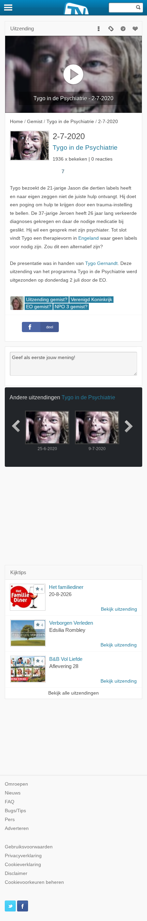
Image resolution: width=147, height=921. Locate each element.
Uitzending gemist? (46, 299)
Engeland (88, 238)
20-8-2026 (60, 594)
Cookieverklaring (23, 864)
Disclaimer (16, 873)
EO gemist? (38, 306)
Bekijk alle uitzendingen (73, 693)
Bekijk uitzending (119, 609)
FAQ (9, 801)
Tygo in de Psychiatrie (85, 147)
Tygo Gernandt (101, 263)
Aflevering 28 (63, 666)
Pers (10, 819)
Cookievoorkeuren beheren (34, 882)
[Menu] (8, 7)
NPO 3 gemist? (71, 306)
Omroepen (16, 784)
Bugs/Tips (15, 810)
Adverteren (17, 828)
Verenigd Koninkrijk (91, 299)
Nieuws (13, 793)
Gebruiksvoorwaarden (29, 846)
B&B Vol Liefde (65, 659)
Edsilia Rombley (67, 630)
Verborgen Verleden (71, 623)
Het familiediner (66, 587)
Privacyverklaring (23, 855)
